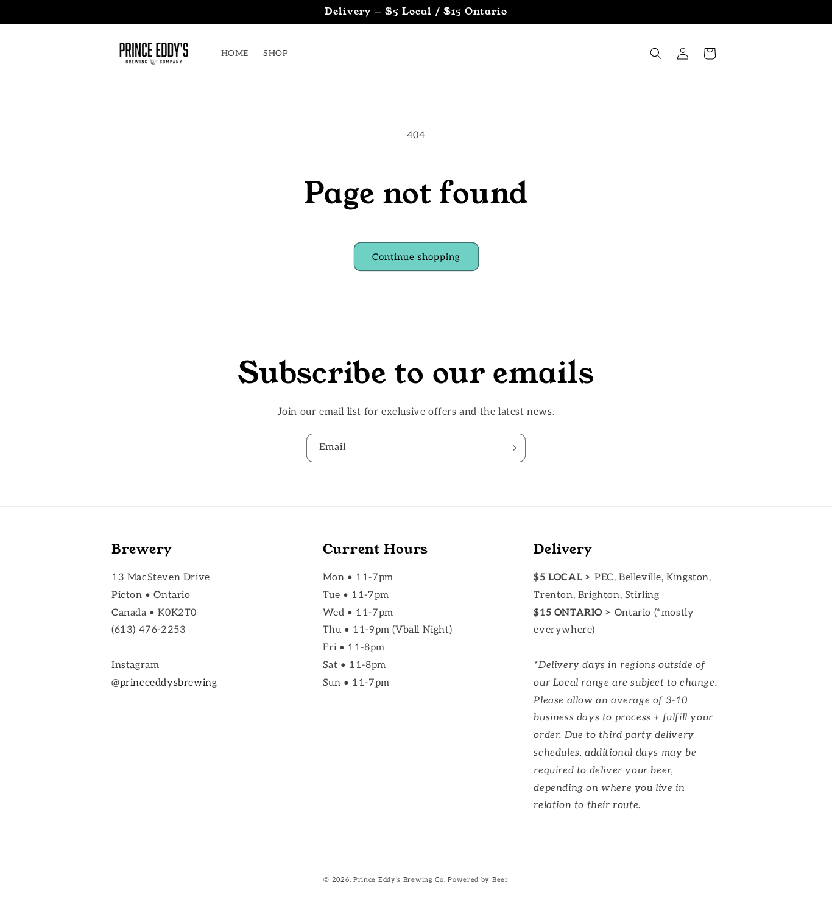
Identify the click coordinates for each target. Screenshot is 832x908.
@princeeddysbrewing (164, 683)
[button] (656, 53)
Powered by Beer (478, 880)
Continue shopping (416, 257)
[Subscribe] (511, 448)
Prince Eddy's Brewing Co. (399, 880)
